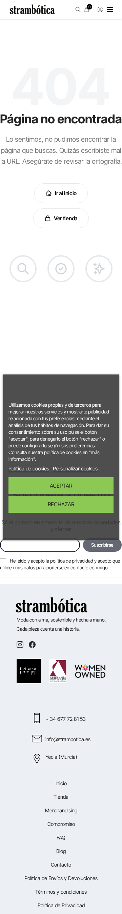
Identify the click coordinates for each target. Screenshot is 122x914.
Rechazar (61, 504)
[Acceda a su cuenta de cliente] (100, 9)
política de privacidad (71, 561)
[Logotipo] (32, 9)
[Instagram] (20, 644)
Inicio (61, 783)
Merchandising (61, 810)
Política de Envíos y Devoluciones (61, 878)
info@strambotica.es (67, 739)
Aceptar (61, 485)
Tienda (61, 797)
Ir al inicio (66, 193)
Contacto (61, 864)
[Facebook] (32, 644)
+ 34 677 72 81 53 (65, 719)
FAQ (61, 837)
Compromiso (61, 824)
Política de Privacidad (61, 905)
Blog (61, 851)
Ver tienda (66, 218)
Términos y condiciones (61, 892)
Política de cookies (28, 468)
